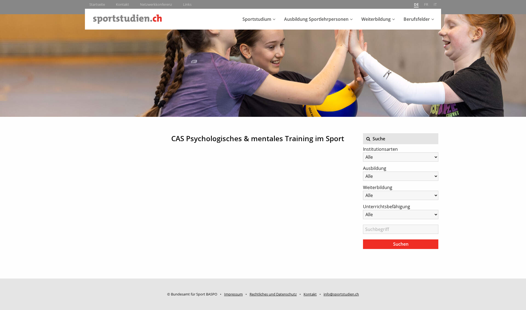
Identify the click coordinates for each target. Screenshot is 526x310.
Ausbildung (374, 168)
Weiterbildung (376, 19)
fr (426, 4)
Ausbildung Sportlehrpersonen (316, 19)
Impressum (233, 294)
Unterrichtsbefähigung (386, 207)
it (435, 4)
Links (187, 4)
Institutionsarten (380, 149)
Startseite (97, 4)
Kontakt (122, 4)
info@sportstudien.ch (341, 294)
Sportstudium (256, 19)
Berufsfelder (417, 19)
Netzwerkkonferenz (156, 4)
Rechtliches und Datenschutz (273, 294)
